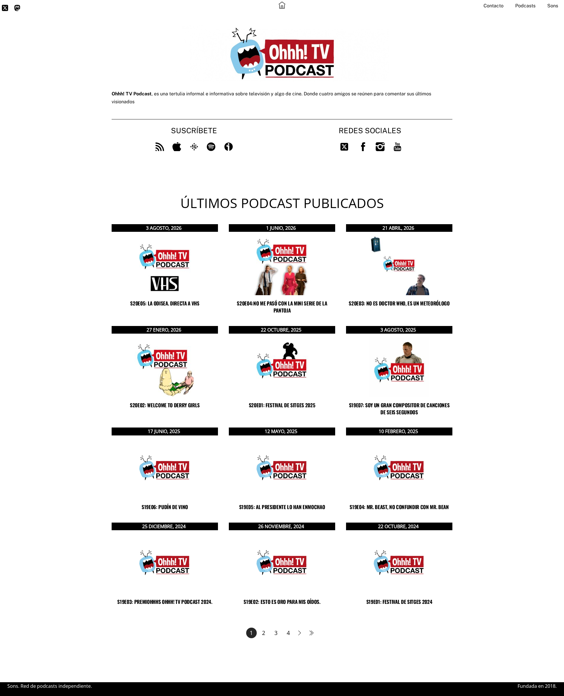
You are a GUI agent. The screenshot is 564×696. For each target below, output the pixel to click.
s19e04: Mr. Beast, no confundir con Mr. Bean (399, 507)
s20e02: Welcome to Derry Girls (165, 405)
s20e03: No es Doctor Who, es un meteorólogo (399, 303)
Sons (552, 6)
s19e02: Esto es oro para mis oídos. (282, 601)
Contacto (493, 6)
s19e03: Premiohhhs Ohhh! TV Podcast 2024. (164, 601)
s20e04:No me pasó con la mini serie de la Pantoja (282, 307)
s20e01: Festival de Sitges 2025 (282, 405)
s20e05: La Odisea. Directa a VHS (164, 303)
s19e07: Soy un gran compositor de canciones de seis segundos (399, 408)
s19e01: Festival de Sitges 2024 (399, 601)
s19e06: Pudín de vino (165, 507)
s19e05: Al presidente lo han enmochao (282, 507)
